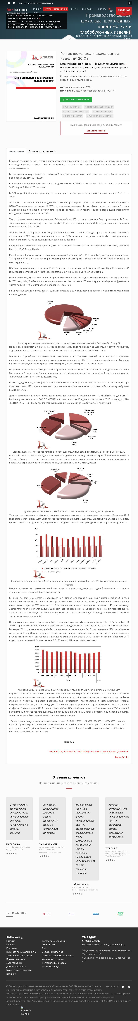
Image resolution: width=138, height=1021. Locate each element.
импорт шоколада (103, 111)
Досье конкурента (16, 966)
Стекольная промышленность (58, 955)
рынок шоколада (72, 107)
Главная (37, 9)
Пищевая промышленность (21, 951)
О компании (87, 9)
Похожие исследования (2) (42, 151)
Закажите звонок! (96, 130)
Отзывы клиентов (69, 777)
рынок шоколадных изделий (100, 107)
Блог (36, 12)
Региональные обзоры (54, 962)
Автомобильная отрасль (19, 955)
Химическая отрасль (53, 959)
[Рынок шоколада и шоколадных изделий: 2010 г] (31, 86)
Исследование (16, 151)
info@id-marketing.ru (114, 944)
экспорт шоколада (73, 116)
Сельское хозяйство (52, 951)
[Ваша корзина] (111, 10)
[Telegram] (8, 3)
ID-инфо (74, 9)
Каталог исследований (56, 9)
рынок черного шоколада (100, 116)
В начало (69, 741)
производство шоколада (76, 111)
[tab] (16, 151)
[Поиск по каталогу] (130, 3)
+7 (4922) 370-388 (44, 3)
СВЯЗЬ (124, 11)
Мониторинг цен (51, 966)
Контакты (101, 9)
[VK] (14, 3)
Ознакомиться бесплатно (76, 99)
